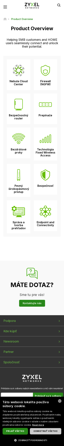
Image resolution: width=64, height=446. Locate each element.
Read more (38, 425)
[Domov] (5, 19)
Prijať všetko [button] (15, 431)
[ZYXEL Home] (32, 5)
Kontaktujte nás (32, 303)
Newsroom (11, 341)
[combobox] (59, 401)
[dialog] (32, 421)
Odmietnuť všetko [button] (45, 431)
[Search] (58, 5)
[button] (32, 440)
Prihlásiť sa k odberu (48, 396)
